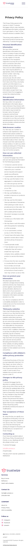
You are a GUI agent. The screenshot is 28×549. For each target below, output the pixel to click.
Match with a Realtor (7, 483)
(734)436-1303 (5, 495)
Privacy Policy (5, 507)
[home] (8, 3)
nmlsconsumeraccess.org (10, 545)
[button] (23, 3)
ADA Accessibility (6, 510)
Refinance (4, 481)
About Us (4, 505)
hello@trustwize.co (9, 448)
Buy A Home (5, 478)
